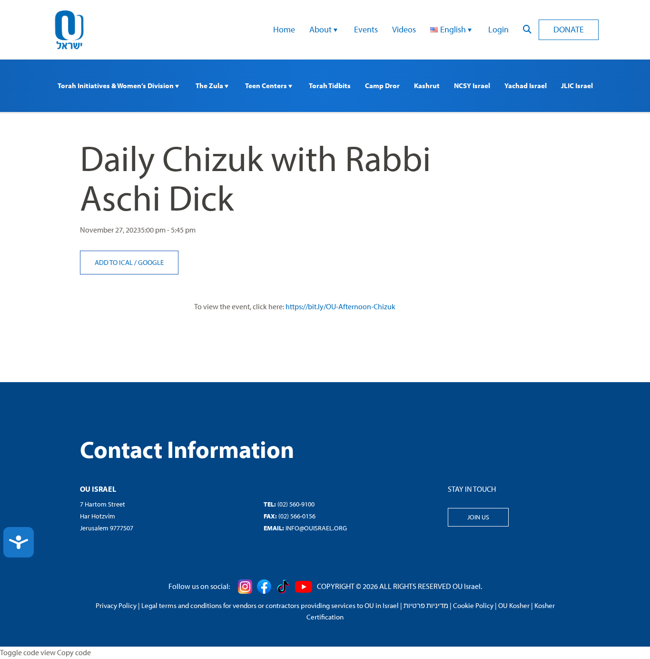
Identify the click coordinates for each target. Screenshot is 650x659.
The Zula (210, 85)
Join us (478, 517)
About (321, 29)
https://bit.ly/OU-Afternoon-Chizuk (340, 306)
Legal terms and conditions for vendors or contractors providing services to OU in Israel (270, 605)
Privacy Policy (116, 605)
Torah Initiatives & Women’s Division (116, 85)
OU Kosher (514, 605)
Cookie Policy (473, 605)
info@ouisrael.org (316, 528)
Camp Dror (382, 85)
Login (498, 29)
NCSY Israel (472, 85)
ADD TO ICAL (114, 262)
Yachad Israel (525, 85)
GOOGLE (151, 262)
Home (284, 29)
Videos (404, 29)
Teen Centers (266, 85)
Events (366, 29)
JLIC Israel (577, 85)
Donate (568, 29)
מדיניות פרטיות (426, 605)
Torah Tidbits (330, 85)
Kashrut (427, 85)
